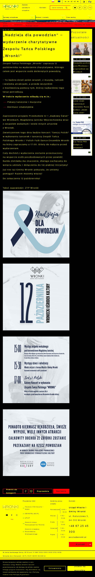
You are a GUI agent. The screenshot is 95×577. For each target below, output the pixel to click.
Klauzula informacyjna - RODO (34, 508)
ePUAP (27, 518)
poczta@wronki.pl (77, 537)
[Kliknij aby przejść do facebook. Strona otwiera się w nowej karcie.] (80, 7)
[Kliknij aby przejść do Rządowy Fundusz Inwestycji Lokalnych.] (53, 1)
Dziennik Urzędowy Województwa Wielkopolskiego (32, 531)
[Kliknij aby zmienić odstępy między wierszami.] (71, 2)
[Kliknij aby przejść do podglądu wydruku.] (31, 491)
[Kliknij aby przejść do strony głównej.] (10, 8)
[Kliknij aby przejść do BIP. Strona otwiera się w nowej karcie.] (90, 7)
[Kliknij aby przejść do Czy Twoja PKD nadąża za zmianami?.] (81, 127)
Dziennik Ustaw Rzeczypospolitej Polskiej (35, 523)
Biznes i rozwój (42, 17)
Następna (89, 24)
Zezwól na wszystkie (80, 568)
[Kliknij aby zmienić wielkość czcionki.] (65, 2)
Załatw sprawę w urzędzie (26, 7)
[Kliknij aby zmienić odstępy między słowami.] (74, 2)
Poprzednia (79, 24)
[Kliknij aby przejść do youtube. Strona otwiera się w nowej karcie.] (75, 7)
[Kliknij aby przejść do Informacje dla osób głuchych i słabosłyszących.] (88, 1)
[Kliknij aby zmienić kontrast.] (83, 2)
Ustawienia (55, 568)
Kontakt (43, 7)
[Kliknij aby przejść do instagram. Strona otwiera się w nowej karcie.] (85, 7)
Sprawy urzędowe (10, 17)
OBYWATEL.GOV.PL (32, 513)
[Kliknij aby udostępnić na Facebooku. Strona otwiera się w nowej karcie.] (25, 491)
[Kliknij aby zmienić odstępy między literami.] (68, 2)
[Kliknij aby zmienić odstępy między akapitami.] (78, 2)
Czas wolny (71, 17)
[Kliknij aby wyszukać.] (66, 7)
